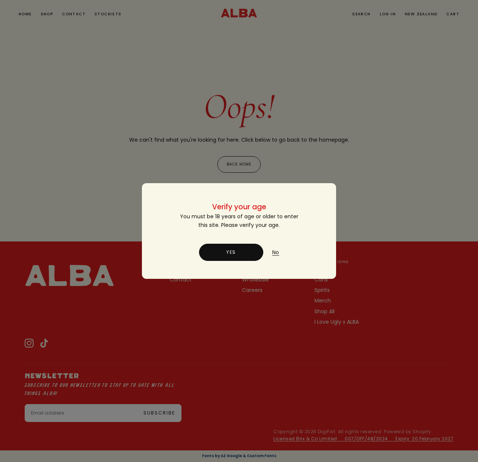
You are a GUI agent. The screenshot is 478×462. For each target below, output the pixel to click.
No (275, 252)
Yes (231, 252)
